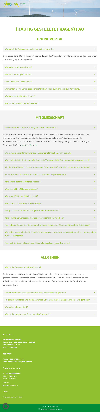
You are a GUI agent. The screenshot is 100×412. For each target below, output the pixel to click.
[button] (5, 406)
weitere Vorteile (29, 145)
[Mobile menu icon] (94, 4)
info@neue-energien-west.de (20, 361)
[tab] (50, 49)
